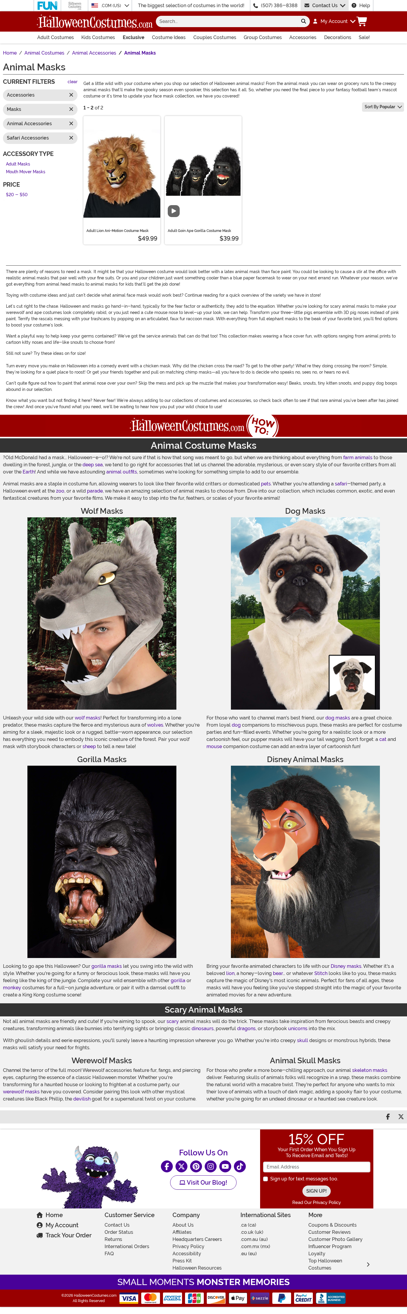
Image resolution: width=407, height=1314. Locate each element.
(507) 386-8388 (279, 5)
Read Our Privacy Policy (316, 1202)
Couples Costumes (214, 37)
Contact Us (325, 5)
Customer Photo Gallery (335, 1239)
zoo (60, 491)
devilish (82, 1099)
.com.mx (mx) (255, 1246)
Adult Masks (18, 164)
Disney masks (346, 966)
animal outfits (121, 472)
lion (230, 973)
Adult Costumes (55, 37)
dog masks (337, 718)
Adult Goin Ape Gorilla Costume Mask (199, 231)
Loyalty (316, 1253)
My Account (62, 1225)
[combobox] (226, 21)
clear (72, 82)
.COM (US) (111, 5)
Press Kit (182, 1261)
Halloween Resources (197, 1268)
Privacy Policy (188, 1246)
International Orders (127, 1246)
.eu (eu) (248, 1253)
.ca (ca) (248, 1225)
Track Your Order (68, 1235)
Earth (29, 472)
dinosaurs (203, 1028)
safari (341, 484)
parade (95, 491)
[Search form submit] (303, 21)
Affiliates (182, 1232)
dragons (246, 1028)
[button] (334, 21)
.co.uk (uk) (251, 1232)
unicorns (297, 1028)
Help (364, 5)
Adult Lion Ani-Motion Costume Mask (117, 231)
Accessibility (187, 1253)
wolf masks (87, 718)
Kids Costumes (98, 37)
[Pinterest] (196, 1166)
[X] (181, 1166)
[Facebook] (167, 1166)
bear (278, 973)
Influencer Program (330, 1246)
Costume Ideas (169, 37)
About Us (183, 1225)
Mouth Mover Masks (25, 172)
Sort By (380, 106)
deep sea (93, 465)
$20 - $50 (17, 194)
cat (382, 739)
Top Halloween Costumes (325, 1264)
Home (54, 1215)
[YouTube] (225, 1166)
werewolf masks (21, 1092)
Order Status (119, 1232)
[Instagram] (211, 1166)
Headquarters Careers (197, 1239)
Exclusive (134, 37)
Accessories (302, 37)
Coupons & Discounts (332, 1225)
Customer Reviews (329, 1232)
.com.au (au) (254, 1239)
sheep (89, 746)
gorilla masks (106, 966)
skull (302, 1040)
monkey (12, 987)
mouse (214, 746)
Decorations (337, 37)
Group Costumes (263, 37)
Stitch (320, 973)
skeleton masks (369, 1070)
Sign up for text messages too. (304, 1179)
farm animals (357, 457)
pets (266, 484)
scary (173, 1021)
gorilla (178, 980)
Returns (113, 1239)
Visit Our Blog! (206, 1182)
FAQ (109, 1253)
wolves (155, 725)
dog (236, 725)
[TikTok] (240, 1166)
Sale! (364, 37)
